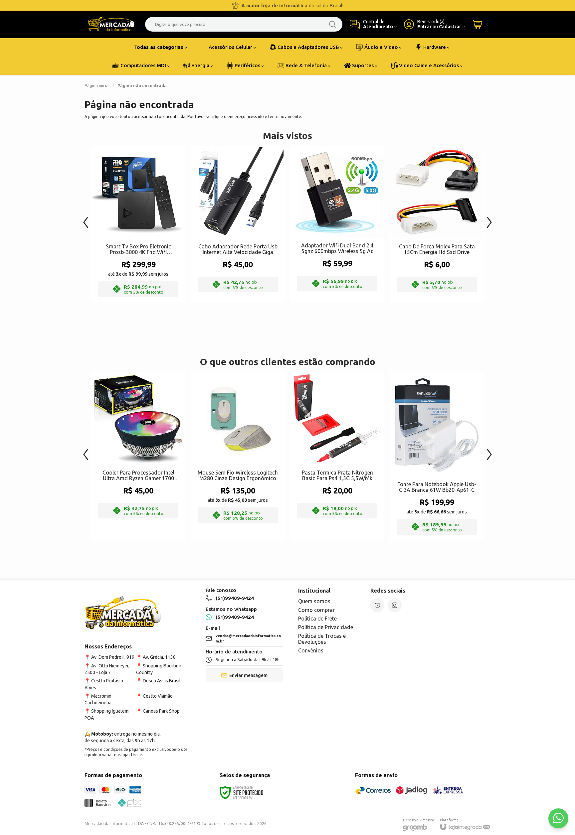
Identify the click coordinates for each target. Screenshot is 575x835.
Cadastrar (450, 26)
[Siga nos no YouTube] (377, 605)
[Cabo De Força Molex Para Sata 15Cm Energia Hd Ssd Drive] (436, 224)
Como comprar (316, 610)
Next (489, 219)
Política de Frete (317, 619)
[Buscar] (332, 24)
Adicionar (151, 248)
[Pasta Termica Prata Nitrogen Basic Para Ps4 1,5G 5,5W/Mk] (337, 456)
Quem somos (314, 601)
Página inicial (97, 85)
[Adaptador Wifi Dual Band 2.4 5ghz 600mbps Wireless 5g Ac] (337, 224)
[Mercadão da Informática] (111, 24)
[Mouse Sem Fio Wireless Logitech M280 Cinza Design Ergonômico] (238, 456)
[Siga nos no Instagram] (395, 605)
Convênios (310, 650)
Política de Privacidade (325, 627)
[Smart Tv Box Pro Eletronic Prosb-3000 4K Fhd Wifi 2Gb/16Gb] (138, 224)
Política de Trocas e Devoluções (322, 639)
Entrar (424, 26)
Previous (85, 219)
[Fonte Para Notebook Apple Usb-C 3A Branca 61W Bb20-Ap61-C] (436, 456)
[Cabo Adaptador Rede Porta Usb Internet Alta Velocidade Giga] (238, 224)
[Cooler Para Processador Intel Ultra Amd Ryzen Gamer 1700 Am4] (138, 456)
